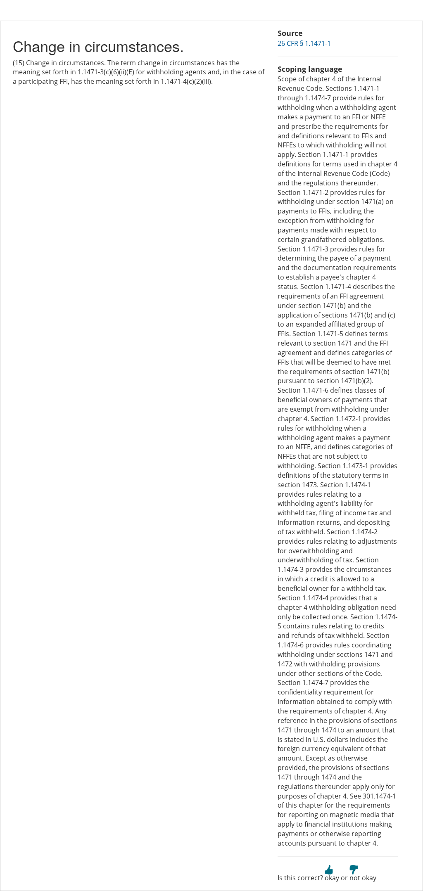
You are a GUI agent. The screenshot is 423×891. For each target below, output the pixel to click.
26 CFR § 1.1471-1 (304, 43)
